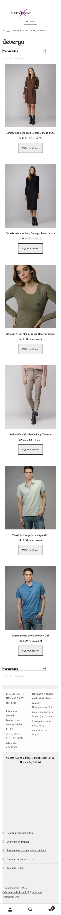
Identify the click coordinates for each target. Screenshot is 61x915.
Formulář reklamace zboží (21, 859)
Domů (8, 30)
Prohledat (30, 909)
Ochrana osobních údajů (20, 833)
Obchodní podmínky (18, 842)
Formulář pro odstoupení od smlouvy (27, 850)
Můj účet (10, 909)
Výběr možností (30, 148)
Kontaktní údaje (15, 868)
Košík (47, 907)
